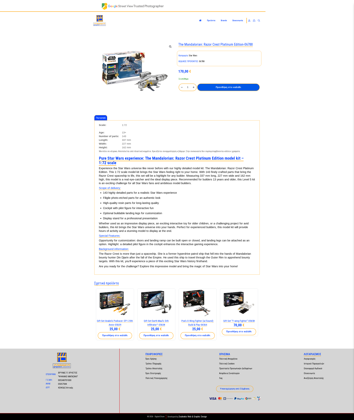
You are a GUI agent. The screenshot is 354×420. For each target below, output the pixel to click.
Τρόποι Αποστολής (153, 368)
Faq (220, 378)
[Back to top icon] (349, 414)
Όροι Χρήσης (151, 358)
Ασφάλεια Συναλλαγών (229, 373)
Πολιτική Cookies (227, 363)
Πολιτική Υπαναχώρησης (156, 378)
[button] (170, 46)
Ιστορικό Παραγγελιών (314, 363)
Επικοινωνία (309, 373)
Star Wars (193, 55)
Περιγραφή (101, 117)
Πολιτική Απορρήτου (228, 358)
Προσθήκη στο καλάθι (228, 87)
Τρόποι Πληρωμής (153, 363)
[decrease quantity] (181, 87)
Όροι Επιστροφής (153, 373)
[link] (132, 6)
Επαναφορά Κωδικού (313, 368)
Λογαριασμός (310, 358)
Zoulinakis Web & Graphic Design (193, 416)
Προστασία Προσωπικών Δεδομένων (235, 368)
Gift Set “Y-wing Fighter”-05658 (239, 320)
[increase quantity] (193, 87)
